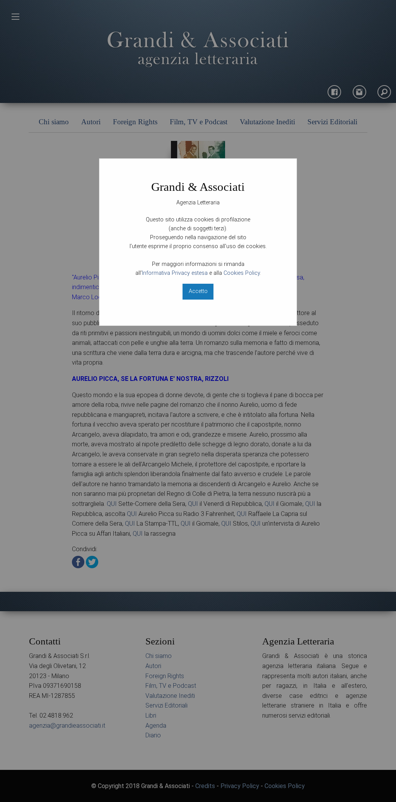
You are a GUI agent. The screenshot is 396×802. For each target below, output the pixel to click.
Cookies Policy (242, 273)
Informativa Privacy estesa (175, 273)
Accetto (198, 291)
